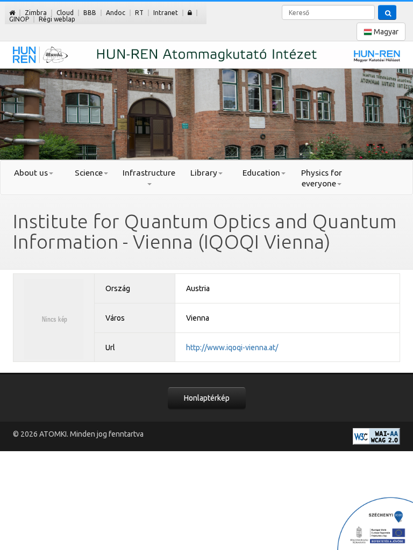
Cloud (65, 12)
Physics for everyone (321, 178)
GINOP (19, 19)
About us (31, 172)
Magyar (385, 31)
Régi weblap (57, 19)
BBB (89, 12)
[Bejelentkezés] (190, 12)
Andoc (115, 12)
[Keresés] (387, 12)
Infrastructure (149, 172)
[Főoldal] (12, 12)
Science (89, 172)
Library (203, 172)
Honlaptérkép (207, 398)
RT (139, 12)
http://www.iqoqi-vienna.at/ (232, 347)
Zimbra (36, 12)
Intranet (165, 12)
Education (261, 172)
